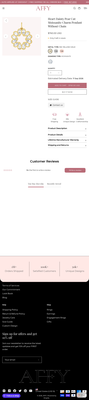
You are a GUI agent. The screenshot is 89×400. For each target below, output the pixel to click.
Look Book (7, 293)
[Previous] (5, 36)
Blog (4, 297)
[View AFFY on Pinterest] (25, 390)
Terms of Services (10, 285)
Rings (49, 310)
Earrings (51, 314)
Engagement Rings (56, 317)
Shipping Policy (10, 310)
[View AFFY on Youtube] (30, 390)
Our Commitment (11, 289)
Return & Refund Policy (13, 314)
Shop (49, 305)
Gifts (49, 322)
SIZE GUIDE (53, 99)
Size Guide (7, 322)
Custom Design (9, 326)
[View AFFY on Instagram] (4, 390)
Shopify (46, 398)
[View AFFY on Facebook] (14, 390)
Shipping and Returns (58, 145)
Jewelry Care (8, 317)
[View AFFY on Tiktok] (9, 390)
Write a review (75, 170)
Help (4, 305)
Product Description (57, 128)
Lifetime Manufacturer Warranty (63, 140)
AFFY (45, 396)
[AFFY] (43, 8)
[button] (74, 8)
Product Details (55, 135)
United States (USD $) (45, 391)
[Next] (37, 36)
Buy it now (67, 92)
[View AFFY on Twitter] (20, 390)
